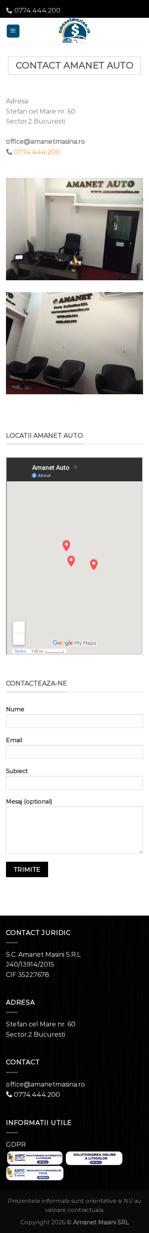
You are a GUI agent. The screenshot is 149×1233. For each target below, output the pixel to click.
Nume (15, 709)
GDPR (16, 1144)
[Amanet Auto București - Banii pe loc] (74, 31)
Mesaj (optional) (29, 801)
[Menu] (13, 31)
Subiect (17, 771)
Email (14, 740)
